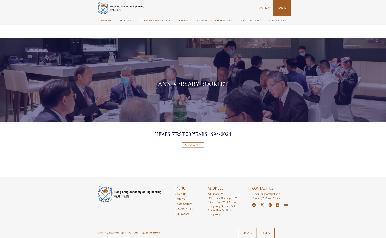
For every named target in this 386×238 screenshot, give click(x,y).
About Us (180, 194)
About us (105, 20)
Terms (265, 233)
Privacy (247, 233)
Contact (265, 8)
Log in (282, 8)
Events (184, 20)
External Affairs (184, 209)
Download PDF (193, 145)
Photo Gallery (251, 20)
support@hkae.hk (271, 194)
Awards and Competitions (215, 20)
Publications (278, 20)
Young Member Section (155, 20)
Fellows (126, 20)
